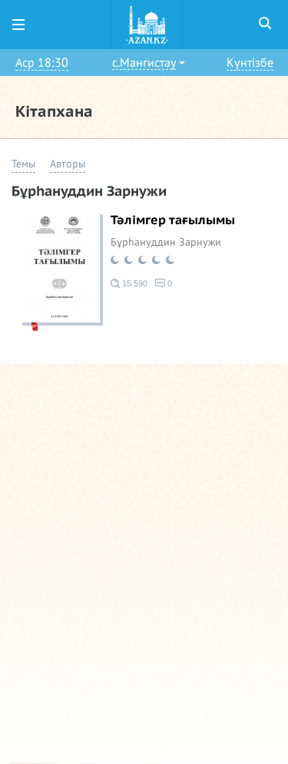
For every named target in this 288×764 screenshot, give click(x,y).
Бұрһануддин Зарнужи (166, 242)
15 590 (133, 283)
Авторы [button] (67, 163)
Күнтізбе (250, 63)
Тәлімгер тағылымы (173, 220)
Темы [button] (23, 163)
